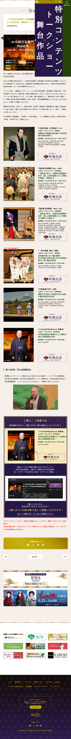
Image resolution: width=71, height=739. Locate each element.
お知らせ (57, 682)
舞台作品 (18, 682)
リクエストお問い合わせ (15, 686)
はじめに (49, 682)
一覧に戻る (34, 557)
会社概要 (29, 686)
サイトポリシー (55, 686)
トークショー (27, 682)
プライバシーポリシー (41, 686)
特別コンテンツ (39, 682)
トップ (10, 682)
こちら (26, 119)
